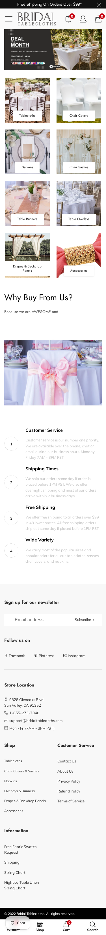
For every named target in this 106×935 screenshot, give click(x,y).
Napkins (10, 781)
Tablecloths (13, 761)
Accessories (13, 811)
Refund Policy (68, 791)
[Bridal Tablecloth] (39, 18)
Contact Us (66, 761)
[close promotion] (99, 4)
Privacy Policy (68, 781)
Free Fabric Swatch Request (20, 849)
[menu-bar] (11, 18)
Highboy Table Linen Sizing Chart (21, 885)
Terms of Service (71, 801)
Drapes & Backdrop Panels (25, 801)
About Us (65, 771)
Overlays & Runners (19, 791)
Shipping (12, 862)
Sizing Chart (14, 872)
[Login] (83, 18)
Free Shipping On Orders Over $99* (49, 4)
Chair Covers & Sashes (21, 771)
